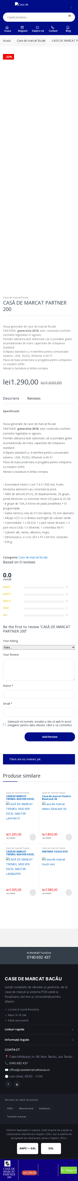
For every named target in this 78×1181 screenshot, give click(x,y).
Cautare (69, 17)
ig (17, 1084)
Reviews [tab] (34, 398)
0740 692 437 (18, 1063)
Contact (53, 30)
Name (8, 686)
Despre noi (38, 30)
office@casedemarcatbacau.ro (29, 1070)
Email (7, 703)
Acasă (7, 40)
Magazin (23, 30)
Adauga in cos (71, 1170)
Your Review (11, 654)
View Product (32, 837)
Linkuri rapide (39, 1029)
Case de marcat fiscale (31, 40)
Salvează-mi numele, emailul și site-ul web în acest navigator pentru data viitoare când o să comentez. (40, 723)
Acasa (7, 30)
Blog (68, 30)
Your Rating (10, 641)
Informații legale (39, 1040)
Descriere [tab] (11, 398)
